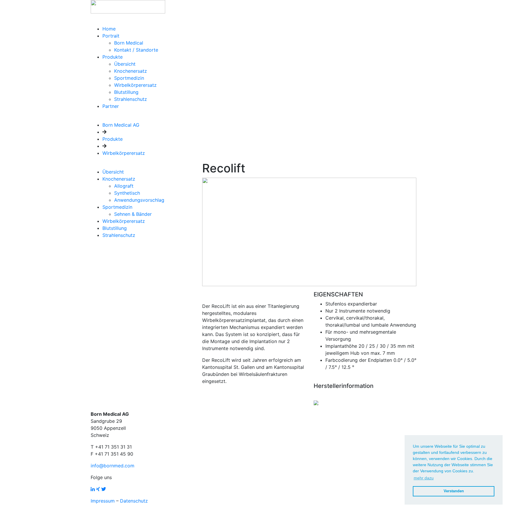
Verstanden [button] (454, 491)
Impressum (103, 501)
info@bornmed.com (112, 466)
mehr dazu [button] (424, 478)
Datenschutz (134, 501)
